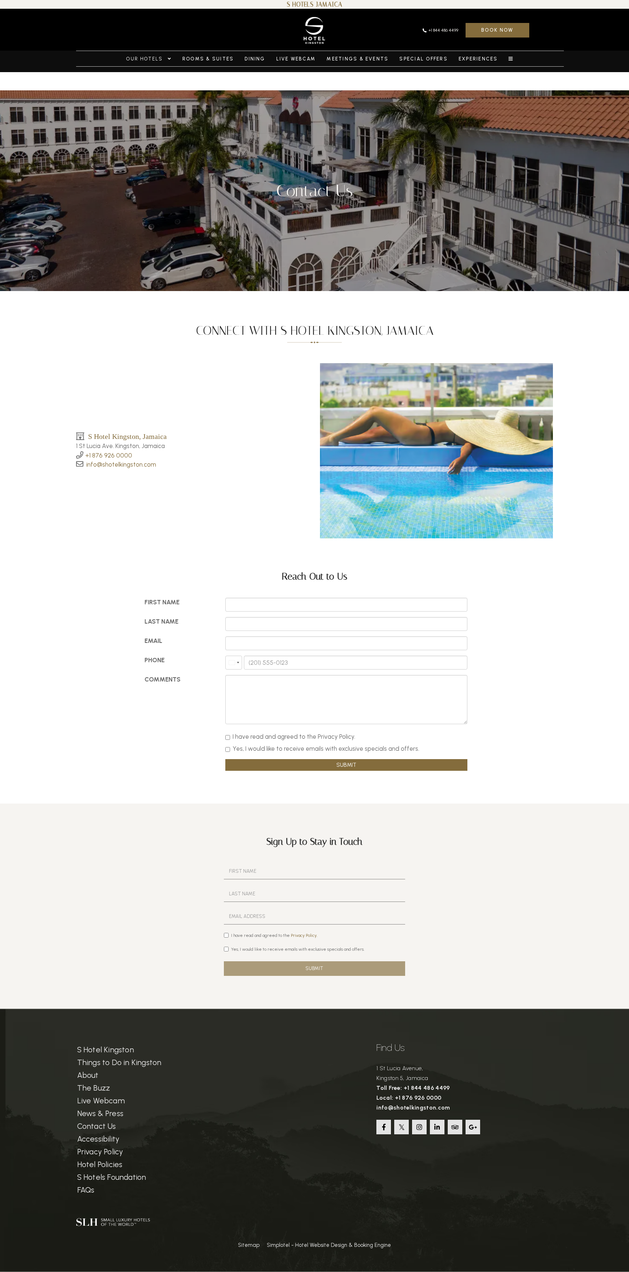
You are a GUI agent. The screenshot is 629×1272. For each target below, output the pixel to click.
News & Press (100, 1113)
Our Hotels (145, 59)
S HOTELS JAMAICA (315, 4)
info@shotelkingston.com (121, 464)
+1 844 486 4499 (443, 30)
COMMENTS (163, 679)
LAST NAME (161, 621)
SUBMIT (346, 765)
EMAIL (153, 640)
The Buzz (93, 1087)
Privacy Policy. (304, 935)
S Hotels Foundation (111, 1177)
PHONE (155, 660)
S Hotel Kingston (105, 1049)
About (88, 1075)
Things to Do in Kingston (119, 1062)
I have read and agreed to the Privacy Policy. (294, 736)
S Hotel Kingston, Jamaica (127, 436)
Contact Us (96, 1126)
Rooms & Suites (208, 59)
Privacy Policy (100, 1151)
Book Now (497, 30)
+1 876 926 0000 (108, 455)
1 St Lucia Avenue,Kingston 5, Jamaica (402, 1073)
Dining (255, 59)
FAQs (86, 1189)
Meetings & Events (357, 59)
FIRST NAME (162, 602)
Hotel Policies (100, 1164)
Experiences (478, 59)
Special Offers (423, 59)
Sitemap (249, 1245)
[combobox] (233, 662)
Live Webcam (296, 59)
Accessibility (98, 1138)
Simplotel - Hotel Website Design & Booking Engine (329, 1245)
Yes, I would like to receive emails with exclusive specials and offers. (326, 748)
